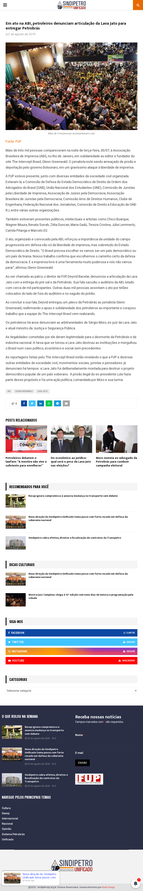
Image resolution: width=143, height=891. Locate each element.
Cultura (6, 808)
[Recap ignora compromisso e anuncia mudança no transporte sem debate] (16, 501)
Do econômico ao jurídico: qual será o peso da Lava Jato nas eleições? (71, 462)
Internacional (10, 818)
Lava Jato (42, 391)
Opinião (6, 828)
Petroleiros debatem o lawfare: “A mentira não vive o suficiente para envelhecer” (26, 462)
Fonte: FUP (13, 141)
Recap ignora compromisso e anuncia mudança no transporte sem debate (73, 496)
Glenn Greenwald (24, 391)
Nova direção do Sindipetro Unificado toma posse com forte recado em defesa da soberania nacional (78, 518)
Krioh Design (108, 887)
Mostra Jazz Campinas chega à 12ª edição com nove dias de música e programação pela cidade (80, 596)
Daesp (5, 813)
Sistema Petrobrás (13, 834)
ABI (9, 391)
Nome (80, 735)
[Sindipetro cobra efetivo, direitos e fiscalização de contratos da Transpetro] (16, 543)
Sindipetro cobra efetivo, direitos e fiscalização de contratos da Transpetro (74, 538)
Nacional (7, 823)
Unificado (8, 839)
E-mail (79, 752)
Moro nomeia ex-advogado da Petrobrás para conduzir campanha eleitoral (116, 462)
